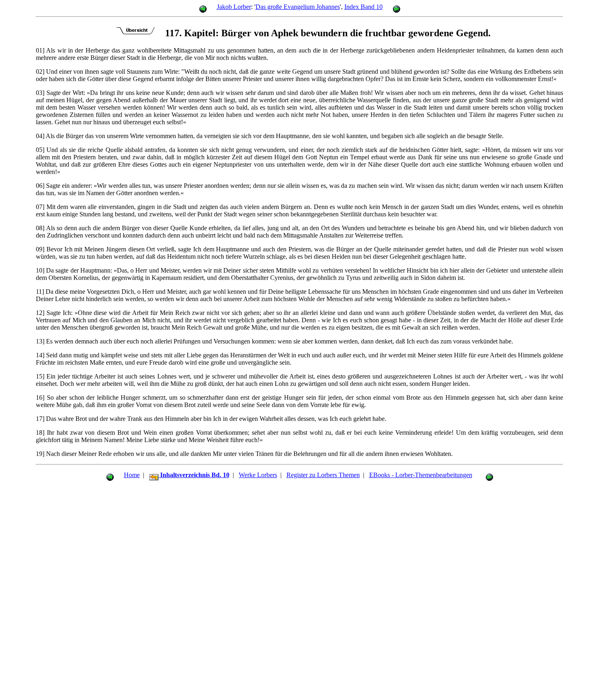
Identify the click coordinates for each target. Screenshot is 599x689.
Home (132, 474)
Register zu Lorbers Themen (323, 474)
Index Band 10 (363, 6)
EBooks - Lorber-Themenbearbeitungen (420, 474)
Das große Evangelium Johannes (297, 6)
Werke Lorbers (258, 474)
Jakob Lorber (234, 6)
